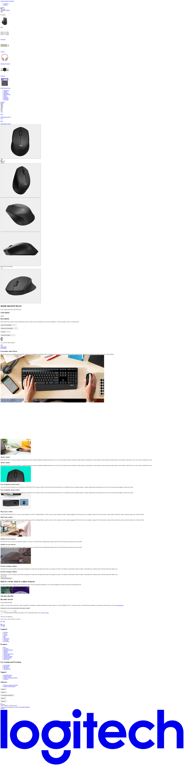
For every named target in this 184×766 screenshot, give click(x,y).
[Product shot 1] (21, 142)
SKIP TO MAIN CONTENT (7, 1)
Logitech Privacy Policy (12, 707)
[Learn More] (2, 268)
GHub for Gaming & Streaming (10, 685)
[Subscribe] (15, 611)
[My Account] (2, 108)
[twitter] (2, 621)
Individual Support (7, 675)
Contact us (5, 679)
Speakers (5, 652)
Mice (2, 114)
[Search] (2, 105)
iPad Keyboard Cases (8, 653)
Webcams (5, 651)
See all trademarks (119, 605)
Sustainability (6, 638)
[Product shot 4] (21, 249)
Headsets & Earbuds (8, 650)
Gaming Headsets (7, 657)
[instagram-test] (1, 621)
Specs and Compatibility (6, 325)
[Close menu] (2, 12)
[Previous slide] (2, 576)
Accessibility (6, 641)
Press (4, 637)
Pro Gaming (6, 666)
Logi (2, 111)
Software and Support (5, 335)
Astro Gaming (6, 665)
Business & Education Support (10, 677)
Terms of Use (4, 707)
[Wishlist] (2, 107)
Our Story (5, 632)
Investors (5, 634)
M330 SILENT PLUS (6, 117)
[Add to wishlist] (2, 159)
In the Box (3, 331)
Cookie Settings (22, 707)
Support (2, 7)
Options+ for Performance (9, 686)
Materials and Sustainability (7, 328)
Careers (5, 633)
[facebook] (4, 621)
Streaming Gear (7, 669)
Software (3, 102)
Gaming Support (7, 676)
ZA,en (3, 8)
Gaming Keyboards (7, 656)
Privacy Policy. (45, 612)
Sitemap (28, 707)
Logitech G (6, 3)
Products (3, 10)
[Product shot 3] (21, 215)
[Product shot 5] (21, 286)
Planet (2, 103)
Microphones (6, 659)
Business (5, 5)
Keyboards (5, 648)
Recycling (5, 640)
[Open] (2, 110)
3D (3, 162)
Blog (4, 636)
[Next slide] (5, 576)
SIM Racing (6, 667)
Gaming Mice (6, 655)
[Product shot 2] (21, 180)
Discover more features (6, 578)
